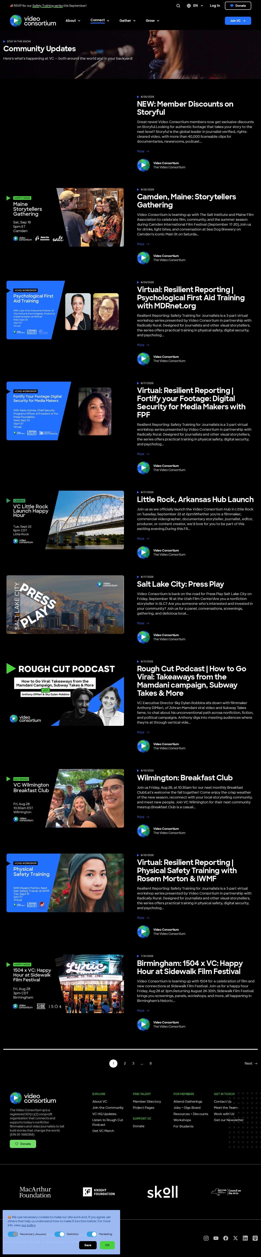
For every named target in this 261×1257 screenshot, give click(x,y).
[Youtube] (215, 1238)
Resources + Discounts (191, 1114)
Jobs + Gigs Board (187, 1108)
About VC (99, 1102)
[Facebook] (225, 1238)
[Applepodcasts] (255, 1238)
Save (87, 1245)
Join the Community (108, 1108)
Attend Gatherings (188, 1102)
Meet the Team (225, 1108)
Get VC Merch (103, 1131)
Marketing (105, 1234)
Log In (215, 5)
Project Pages (143, 1108)
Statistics (73, 1234)
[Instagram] (206, 1238)
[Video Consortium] (33, 21)
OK (107, 1245)
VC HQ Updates (104, 1114)
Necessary (33, 1234)
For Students (184, 1126)
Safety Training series (47, 6)
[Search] (179, 6)
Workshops (182, 1120)
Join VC (235, 21)
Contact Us (222, 1102)
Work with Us (224, 1114)
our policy (28, 1225)
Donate (241, 6)
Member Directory (147, 1102)
